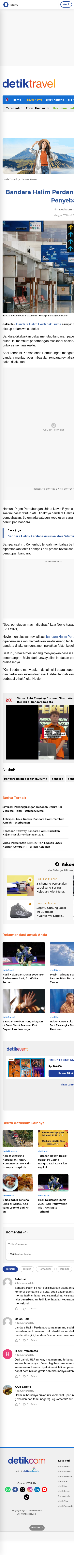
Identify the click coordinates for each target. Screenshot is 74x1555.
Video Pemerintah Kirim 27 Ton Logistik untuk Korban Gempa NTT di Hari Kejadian (32, 844)
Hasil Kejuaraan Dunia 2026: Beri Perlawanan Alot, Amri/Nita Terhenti (23, 978)
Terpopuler (14, 108)
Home (17, 99)
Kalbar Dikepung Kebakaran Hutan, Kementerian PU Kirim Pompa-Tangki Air (17, 1161)
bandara (57, 778)
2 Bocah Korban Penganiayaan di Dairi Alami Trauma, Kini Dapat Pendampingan (23, 1025)
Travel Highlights (37, 108)
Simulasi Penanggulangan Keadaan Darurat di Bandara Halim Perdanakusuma (32, 808)
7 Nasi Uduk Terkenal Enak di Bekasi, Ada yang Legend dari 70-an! (16, 1205)
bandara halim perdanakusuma (25, 778)
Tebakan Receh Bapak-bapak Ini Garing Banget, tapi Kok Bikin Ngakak (53, 1161)
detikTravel (10, 179)
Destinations (55, 99)
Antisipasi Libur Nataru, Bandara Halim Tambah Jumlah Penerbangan (33, 820)
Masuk (66, 4)
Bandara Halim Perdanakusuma (38, 324)
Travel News (33, 99)
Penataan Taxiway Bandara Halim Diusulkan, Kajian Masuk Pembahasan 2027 (31, 832)
